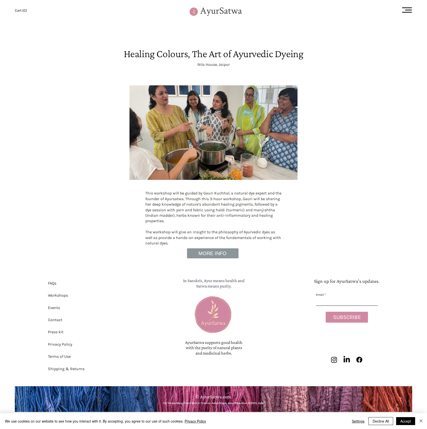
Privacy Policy (195, 421)
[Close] (421, 421)
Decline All (381, 421)
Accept (405, 421)
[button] (21, 10)
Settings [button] (358, 421)
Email (320, 294)
